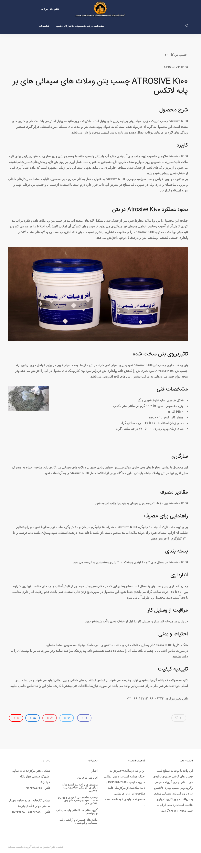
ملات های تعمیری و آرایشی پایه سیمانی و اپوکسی (78, 821)
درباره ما (88, 26)
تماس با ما (44, 26)
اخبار (69, 26)
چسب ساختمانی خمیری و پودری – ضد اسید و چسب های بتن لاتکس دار (78, 800)
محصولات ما (78, 26)
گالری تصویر (61, 26)
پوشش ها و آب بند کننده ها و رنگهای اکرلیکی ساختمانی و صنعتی (80, 787)
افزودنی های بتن (87, 777)
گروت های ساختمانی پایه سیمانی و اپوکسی (77, 811)
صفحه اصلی (98, 26)
